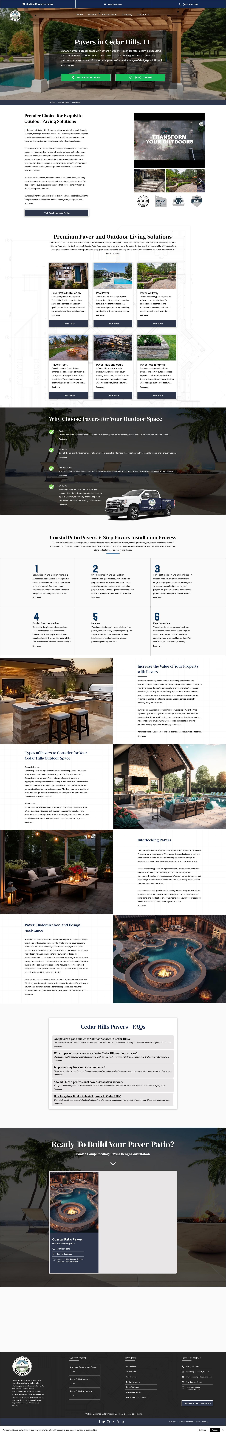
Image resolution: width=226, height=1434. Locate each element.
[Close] (222, 1430)
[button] (127, 14)
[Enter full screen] (201, 164)
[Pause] (137, 164)
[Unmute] (141, 164)
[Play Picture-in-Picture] (197, 164)
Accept (214, 1430)
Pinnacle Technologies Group (130, 1414)
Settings (202, 1430)
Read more (67, 64)
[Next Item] (200, 180)
